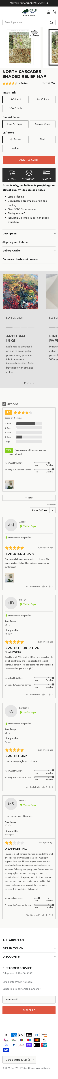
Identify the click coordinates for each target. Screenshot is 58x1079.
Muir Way (15, 1068)
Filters (30, 497)
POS (22, 1068)
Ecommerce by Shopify (39, 1068)
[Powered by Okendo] (10, 404)
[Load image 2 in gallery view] (20, 47)
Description (9, 233)
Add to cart (29, 160)
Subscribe (29, 1010)
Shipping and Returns (15, 242)
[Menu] (3, 12)
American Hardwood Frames (20, 259)
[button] (15, 83)
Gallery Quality (11, 250)
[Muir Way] (29, 12)
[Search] (52, 22)
